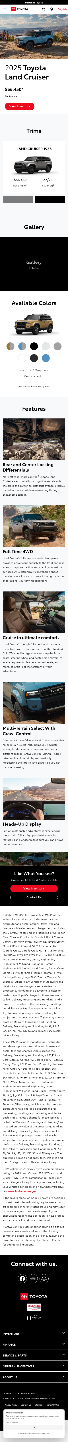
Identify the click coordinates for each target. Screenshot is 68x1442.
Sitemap (38, 1404)
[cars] (33, 1278)
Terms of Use (52, 1404)
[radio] (10, 346)
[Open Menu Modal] (4, 9)
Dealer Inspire (48, 1398)
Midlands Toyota (28, 1393)
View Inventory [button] (19, 106)
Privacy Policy (11, 1404)
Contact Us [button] (34, 897)
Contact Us (25, 1404)
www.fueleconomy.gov (22, 1191)
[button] (50, 199)
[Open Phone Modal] (43, 9)
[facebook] (22, 1278)
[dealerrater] (44, 1278)
